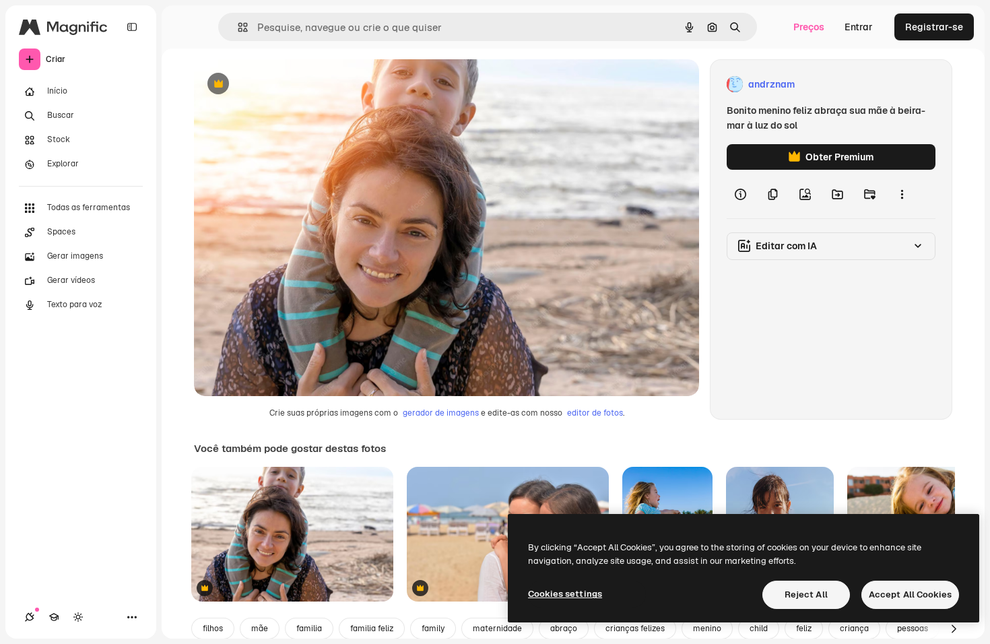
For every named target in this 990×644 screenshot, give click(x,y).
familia (309, 628)
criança (854, 628)
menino (707, 628)
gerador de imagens (441, 413)
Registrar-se (934, 27)
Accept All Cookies (910, 594)
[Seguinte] (954, 628)
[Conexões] (29, 617)
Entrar (859, 27)
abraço (563, 628)
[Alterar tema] (78, 617)
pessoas (912, 628)
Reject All (806, 594)
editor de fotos (595, 413)
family (433, 628)
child (759, 628)
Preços (808, 27)
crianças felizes (635, 628)
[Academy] (54, 617)
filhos (213, 628)
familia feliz (371, 628)
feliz (804, 628)
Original (280, 84)
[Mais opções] (901, 194)
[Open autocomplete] (237, 27)
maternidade (497, 628)
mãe (259, 628)
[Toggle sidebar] (132, 27)
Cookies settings (565, 594)
